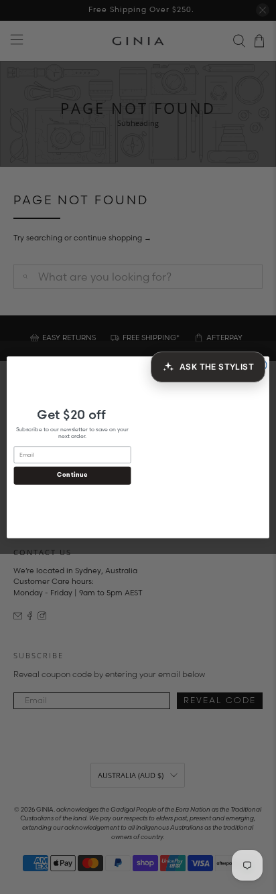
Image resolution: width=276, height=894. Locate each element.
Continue (72, 475)
